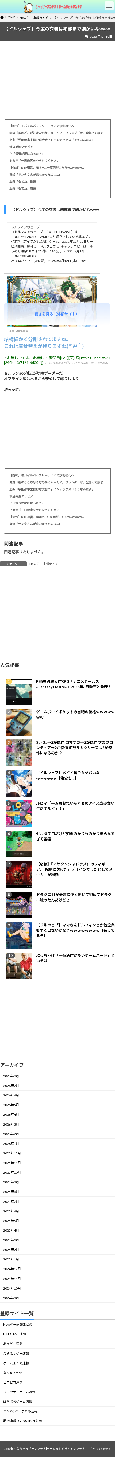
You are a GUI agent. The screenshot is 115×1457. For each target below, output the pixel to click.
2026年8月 (11, 1076)
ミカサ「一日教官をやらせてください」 (36, 160)
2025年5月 (11, 1221)
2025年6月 (11, 1211)
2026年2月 (11, 1134)
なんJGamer (12, 1373)
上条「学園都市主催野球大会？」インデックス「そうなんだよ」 (52, 140)
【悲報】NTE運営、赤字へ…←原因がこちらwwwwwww (46, 167)
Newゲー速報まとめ (44, 564)
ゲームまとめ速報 (16, 1363)
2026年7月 (11, 1086)
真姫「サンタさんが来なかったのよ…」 (35, 174)
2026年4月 (11, 1115)
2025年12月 (12, 1153)
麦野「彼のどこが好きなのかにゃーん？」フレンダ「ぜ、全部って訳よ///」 (57, 133)
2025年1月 (11, 1259)
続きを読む (13, 389)
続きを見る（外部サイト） (56, 314)
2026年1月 (11, 1144)
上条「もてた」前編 (22, 188)
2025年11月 (12, 1163)
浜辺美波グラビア (21, 146)
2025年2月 (11, 1250)
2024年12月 (12, 1269)
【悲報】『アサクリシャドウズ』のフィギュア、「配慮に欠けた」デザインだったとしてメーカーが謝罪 (74, 869)
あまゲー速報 (12, 1344)
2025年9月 (11, 1182)
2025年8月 (11, 1192)
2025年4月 (11, 1230)
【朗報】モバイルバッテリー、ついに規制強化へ (41, 126)
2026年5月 (11, 1105)
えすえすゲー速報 (16, 1354)
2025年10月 (12, 1172)
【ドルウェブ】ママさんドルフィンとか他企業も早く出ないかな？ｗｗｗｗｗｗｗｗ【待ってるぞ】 (75, 930)
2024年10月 (12, 1288)
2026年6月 (11, 1095)
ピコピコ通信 (12, 1382)
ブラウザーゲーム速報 (19, 1392)
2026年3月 (11, 1124)
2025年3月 (11, 1240)
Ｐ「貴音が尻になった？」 (27, 153)
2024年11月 (12, 1279)
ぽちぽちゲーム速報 (17, 1402)
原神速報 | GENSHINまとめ (22, 1421)
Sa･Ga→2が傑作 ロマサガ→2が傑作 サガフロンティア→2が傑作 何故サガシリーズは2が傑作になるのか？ (74, 747)
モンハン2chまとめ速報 (20, 1411)
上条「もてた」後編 (22, 181)
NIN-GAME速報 (14, 1334)
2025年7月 (11, 1202)
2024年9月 (11, 1298)
